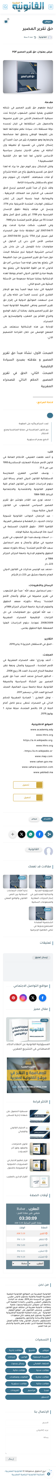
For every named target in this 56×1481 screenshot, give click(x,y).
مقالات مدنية (42, 1370)
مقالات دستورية (19, 1384)
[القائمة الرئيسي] (51, 7)
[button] (39, 834)
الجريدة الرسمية (41, 1357)
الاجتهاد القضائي (41, 1364)
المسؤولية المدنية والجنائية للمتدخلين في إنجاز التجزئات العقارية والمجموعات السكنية (41, 897)
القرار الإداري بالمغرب (16, 1177)
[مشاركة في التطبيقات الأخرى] (12, 834)
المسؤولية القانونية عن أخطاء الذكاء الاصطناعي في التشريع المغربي (28, 1047)
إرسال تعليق (41, 958)
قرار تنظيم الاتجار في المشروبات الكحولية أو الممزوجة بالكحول (17, 1164)
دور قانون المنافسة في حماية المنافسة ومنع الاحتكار (26, 432)
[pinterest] (13, 998)
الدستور (45, 1397)
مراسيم (31, 1390)
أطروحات (14, 1390)
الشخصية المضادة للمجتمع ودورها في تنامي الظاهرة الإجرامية (41, 926)
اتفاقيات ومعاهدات (19, 1377)
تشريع (32, 1350)
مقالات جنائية (42, 1384)
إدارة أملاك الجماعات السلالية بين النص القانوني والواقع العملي (15, 895)
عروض (48, 22)
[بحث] (5, 7)
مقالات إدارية (15, 1350)
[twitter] (33, 998)
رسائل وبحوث (17, 1364)
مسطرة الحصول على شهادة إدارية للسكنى (16, 1113)
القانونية (43, 37)
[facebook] (42, 998)
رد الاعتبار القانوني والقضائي (18, 1130)
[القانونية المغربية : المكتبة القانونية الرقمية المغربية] (28, 7)
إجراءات (11, 1357)
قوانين (24, 1357)
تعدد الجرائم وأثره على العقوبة (34, 424)
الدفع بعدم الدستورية (38, 440)
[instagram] (23, 998)
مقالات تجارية (42, 1377)
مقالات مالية (19, 1370)
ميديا (46, 1390)
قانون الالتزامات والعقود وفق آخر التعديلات (19, 1148)
